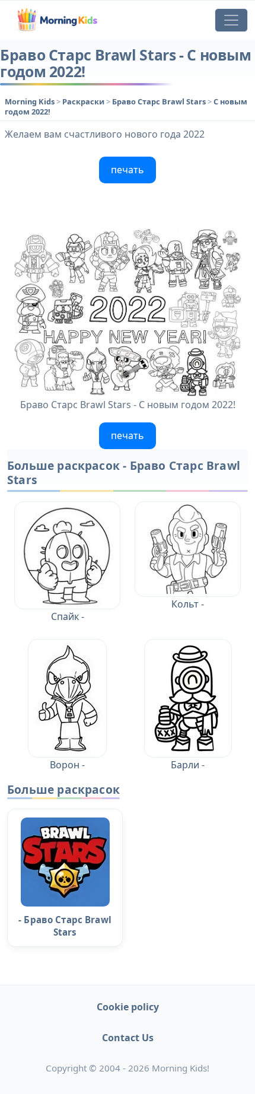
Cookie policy (128, 1006)
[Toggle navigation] (231, 20)
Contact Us (128, 1037)
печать (127, 169)
